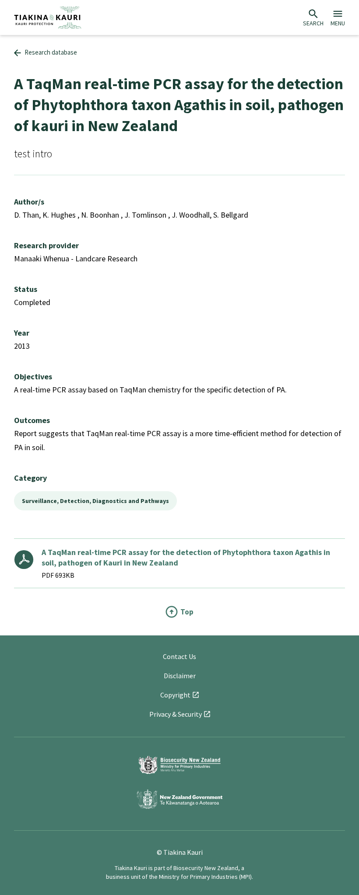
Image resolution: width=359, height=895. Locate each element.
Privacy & (175, 714)
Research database (51, 52)
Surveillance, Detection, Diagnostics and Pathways (95, 501)
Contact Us (179, 656)
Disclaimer (180, 675)
